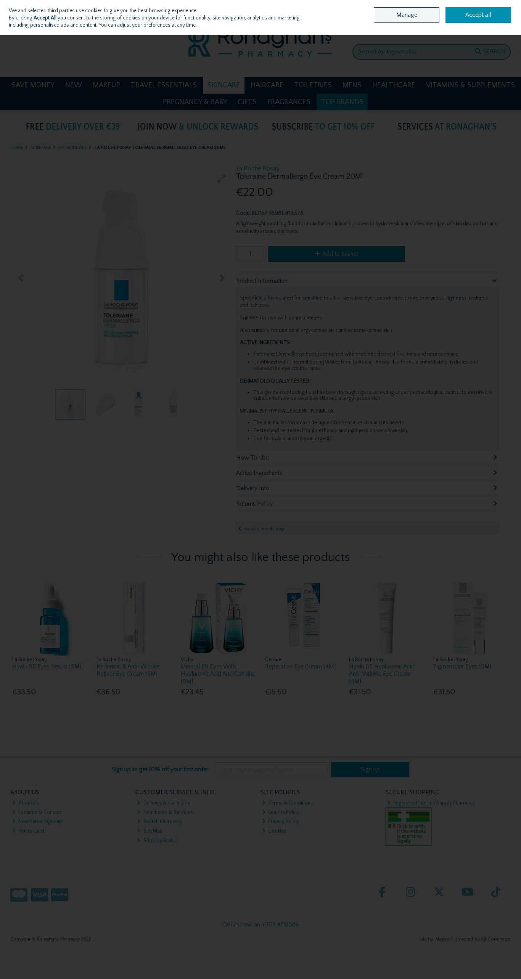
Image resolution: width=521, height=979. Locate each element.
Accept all (478, 14)
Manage (406, 14)
